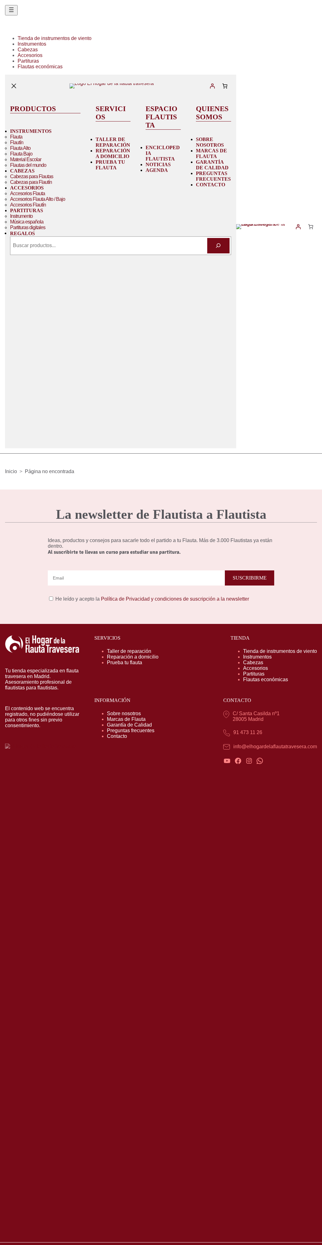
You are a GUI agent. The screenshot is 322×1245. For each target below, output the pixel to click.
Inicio (11, 471)
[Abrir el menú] (11, 10)
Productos (33, 109)
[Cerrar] (14, 86)
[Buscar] (218, 245)
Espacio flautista (161, 117)
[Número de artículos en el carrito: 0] (225, 86)
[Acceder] (212, 86)
